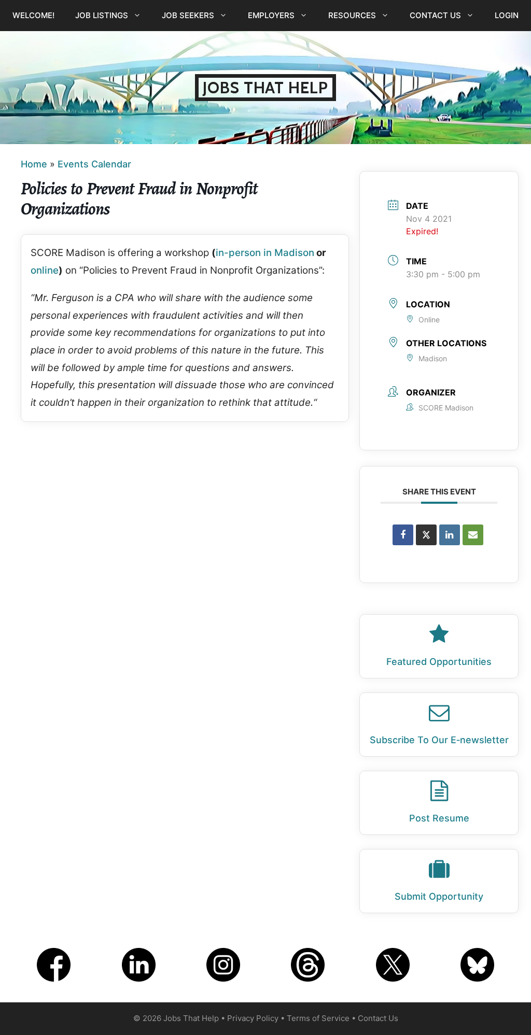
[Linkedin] (449, 534)
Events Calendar (94, 164)
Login (507, 15)
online (45, 270)
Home (34, 164)
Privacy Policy (252, 1018)
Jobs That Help (265, 87)
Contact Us (435, 15)
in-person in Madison (265, 253)
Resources (352, 15)
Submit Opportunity (439, 896)
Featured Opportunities (439, 661)
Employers (271, 15)
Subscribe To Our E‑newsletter (439, 739)
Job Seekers (188, 15)
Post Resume (439, 818)
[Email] (473, 534)
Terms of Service (318, 1018)
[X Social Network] (426, 534)
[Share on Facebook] (403, 534)
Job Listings (101, 15)
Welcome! (33, 15)
